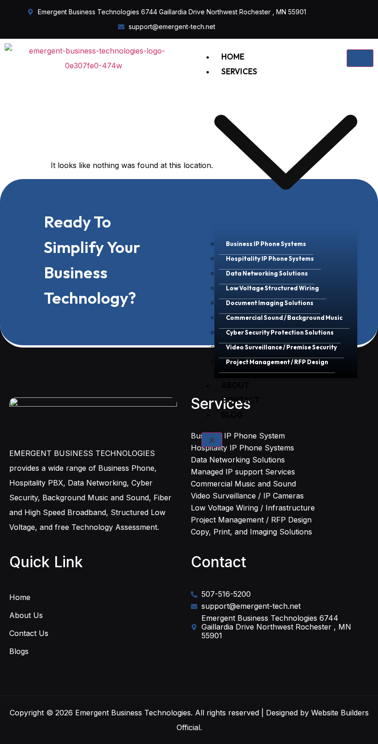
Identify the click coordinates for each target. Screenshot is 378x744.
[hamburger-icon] (360, 58)
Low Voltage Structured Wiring (272, 288)
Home (232, 56)
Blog (232, 415)
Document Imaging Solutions (269, 302)
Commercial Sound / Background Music (284, 317)
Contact (240, 400)
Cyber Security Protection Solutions (280, 332)
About (235, 385)
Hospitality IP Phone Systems (270, 258)
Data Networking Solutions (267, 273)
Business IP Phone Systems (266, 243)
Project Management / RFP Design (277, 362)
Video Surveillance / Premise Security (281, 347)
